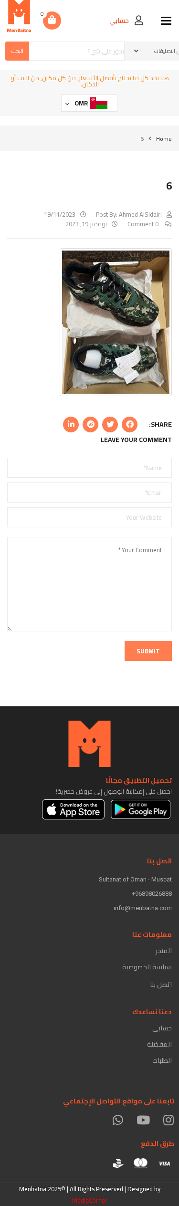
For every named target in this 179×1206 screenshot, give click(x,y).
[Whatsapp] (118, 1120)
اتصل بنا (161, 984)
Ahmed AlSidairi (140, 214)
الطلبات (162, 1060)
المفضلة (159, 1044)
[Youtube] (143, 1120)
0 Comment (143, 224)
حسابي (162, 1028)
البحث (17, 50)
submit (148, 651)
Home (164, 138)
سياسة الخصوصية (147, 967)
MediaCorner (89, 1200)
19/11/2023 (59, 214)
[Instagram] (168, 1120)
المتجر (164, 950)
